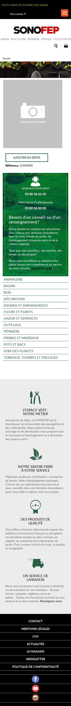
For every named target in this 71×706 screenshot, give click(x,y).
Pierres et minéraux (21, 338)
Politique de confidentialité (35, 666)
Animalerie (13, 279)
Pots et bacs (15, 344)
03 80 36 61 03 (35, 194)
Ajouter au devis (26, 157)
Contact (36, 621)
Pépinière (11, 331)
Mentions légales (35, 629)
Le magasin (35, 651)
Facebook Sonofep (35, 679)
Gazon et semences (21, 318)
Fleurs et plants (18, 311)
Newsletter (35, 659)
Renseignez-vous (50, 601)
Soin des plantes (18, 351)
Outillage (12, 324)
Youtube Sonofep (35, 688)
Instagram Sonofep (35, 697)
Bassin (9, 285)
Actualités (35, 644)
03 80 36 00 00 (35, 208)
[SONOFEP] (35, 30)
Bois (7, 292)
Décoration (14, 299)
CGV (35, 636)
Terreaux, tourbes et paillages (31, 357)
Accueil (6, 58)
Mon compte (16, 14)
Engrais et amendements (26, 305)
